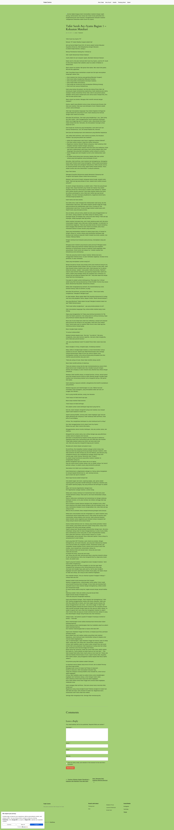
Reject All (23, 824)
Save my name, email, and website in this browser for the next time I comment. (86, 763)
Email (68, 749)
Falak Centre (47, 2)
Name (68, 743)
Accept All (37, 824)
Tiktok (125, 812)
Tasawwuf (80, 32)
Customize (9, 824)
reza (76, 32)
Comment (69, 727)
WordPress (52, 822)
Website (68, 756)
